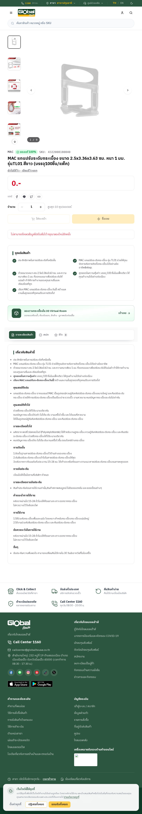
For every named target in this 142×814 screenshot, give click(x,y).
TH (114, 3)
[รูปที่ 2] (14, 63)
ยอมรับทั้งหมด (59, 804)
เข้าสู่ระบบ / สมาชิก (84, 706)
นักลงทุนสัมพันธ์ (83, 643)
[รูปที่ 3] (14, 85)
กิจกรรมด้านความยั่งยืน (87, 670)
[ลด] (22, 207)
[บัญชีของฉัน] (122, 12)
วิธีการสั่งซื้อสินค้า (17, 713)
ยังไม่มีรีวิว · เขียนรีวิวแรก (22, 171)
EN (121, 3)
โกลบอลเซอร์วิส (16, 747)
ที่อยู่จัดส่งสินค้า (82, 726)
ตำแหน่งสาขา (15, 733)
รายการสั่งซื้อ (81, 720)
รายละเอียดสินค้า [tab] (24, 335)
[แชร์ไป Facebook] (17, 197)
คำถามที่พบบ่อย (16, 706)
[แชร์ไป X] (31, 197)
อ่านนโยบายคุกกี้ (71, 797)
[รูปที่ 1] (14, 42)
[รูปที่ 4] (14, 107)
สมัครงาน (79, 656)
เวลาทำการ (49, 779)
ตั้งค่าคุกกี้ (15, 804)
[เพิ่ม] (41, 207)
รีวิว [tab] (62, 335)
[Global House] (26, 13)
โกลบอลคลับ (80, 740)
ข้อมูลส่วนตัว (81, 713)
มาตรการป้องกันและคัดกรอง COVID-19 (96, 636)
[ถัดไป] (128, 90)
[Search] (131, 12)
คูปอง (77, 733)
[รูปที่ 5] (14, 129)
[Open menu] (11, 12)
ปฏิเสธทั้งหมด (36, 804)
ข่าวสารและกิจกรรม (85, 677)
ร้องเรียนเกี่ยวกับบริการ (78, 779)
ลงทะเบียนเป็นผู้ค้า (84, 663)
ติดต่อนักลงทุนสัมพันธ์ (86, 650)
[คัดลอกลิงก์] (39, 197)
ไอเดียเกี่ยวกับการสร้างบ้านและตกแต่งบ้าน (31, 754)
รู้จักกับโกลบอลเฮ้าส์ (85, 629)
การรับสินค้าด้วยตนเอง (20, 720)
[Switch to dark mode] (132, 3)
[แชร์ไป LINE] (24, 197)
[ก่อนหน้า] (31, 90)
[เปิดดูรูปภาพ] (80, 90)
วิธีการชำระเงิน (16, 726)
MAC (10, 152)
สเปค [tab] (46, 335)
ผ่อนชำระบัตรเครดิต (19, 740)
